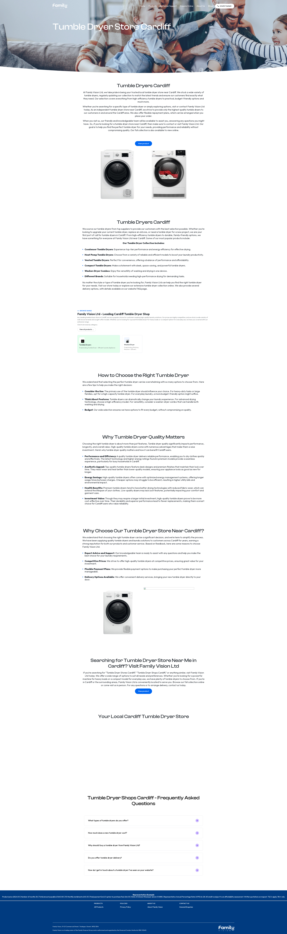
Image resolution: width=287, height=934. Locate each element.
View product (143, 143)
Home (142, 6)
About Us (201, 6)
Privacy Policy (125, 907)
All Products (98, 907)
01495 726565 (225, 6)
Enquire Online (186, 6)
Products (153, 6)
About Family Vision (155, 907)
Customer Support (168, 6)
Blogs (210, 6)
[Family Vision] (60, 4)
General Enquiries (186, 907)
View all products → (86, 329)
